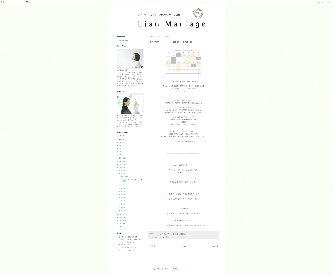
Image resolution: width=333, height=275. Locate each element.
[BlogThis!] (176, 234)
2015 (121, 214)
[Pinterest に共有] (184, 234)
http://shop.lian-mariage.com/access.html (183, 91)
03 (122, 204)
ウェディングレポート (126, 242)
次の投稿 (152, 246)
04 (122, 201)
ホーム (183, 246)
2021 (121, 151)
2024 (121, 142)
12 (122, 170)
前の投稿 (215, 246)
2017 (121, 164)
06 (122, 194)
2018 (121, 161)
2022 (121, 148)
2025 (121, 139)
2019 (121, 158)
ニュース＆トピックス (161, 237)
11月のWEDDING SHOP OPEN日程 (131, 180)
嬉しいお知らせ (126, 176)
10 (122, 185)
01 (122, 210)
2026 (121, 136)
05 (122, 197)
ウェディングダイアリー (127, 239)
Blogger (177, 269)
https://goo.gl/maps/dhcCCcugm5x (183, 124)
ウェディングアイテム (126, 237)
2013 (121, 220)
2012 (121, 224)
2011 (121, 227)
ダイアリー (123, 245)
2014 (121, 217)
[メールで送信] (174, 234)
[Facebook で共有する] (181, 234)
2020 (121, 155)
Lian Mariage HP (124, 40)
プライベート (123, 250)
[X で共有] (179, 234)
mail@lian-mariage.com (186, 141)
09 (122, 188)
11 (122, 173)
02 (122, 207)
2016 (121, 167)
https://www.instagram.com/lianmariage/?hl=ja (183, 213)
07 (122, 191)
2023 (121, 145)
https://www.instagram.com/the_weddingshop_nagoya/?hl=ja (183, 225)
